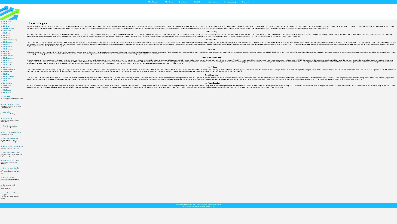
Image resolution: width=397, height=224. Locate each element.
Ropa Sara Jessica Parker (11, 160)
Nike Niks (6, 74)
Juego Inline (7, 112)
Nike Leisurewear (8, 76)
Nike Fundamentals (9, 69)
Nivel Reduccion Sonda (10, 126)
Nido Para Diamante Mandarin (13, 146)
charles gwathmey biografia (214, 204)
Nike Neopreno (8, 56)
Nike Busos (183, 2)
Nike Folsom (7, 90)
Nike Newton (7, 31)
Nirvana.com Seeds (9, 185)
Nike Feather (7, 21)
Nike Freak (6, 26)
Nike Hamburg (7, 85)
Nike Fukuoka (7, 78)
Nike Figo (6, 51)
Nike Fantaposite (8, 58)
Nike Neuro (6, 44)
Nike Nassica (7, 67)
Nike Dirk (197, 2)
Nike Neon (6, 35)
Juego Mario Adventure (10, 138)
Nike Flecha (7, 37)
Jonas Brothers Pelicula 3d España (11, 194)
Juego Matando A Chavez (11, 152)
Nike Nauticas (7, 62)
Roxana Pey (7, 96)
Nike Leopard (7, 72)
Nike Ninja (6, 53)
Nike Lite (6, 88)
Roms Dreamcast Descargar (12, 132)
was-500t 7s (193, 204)
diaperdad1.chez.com (200, 206)
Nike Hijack (7, 60)
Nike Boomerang (230, 2)
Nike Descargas (153, 2)
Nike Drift (245, 2)
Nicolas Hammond (9, 177)
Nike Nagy (6, 33)
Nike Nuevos (7, 81)
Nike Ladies (7, 92)
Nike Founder (7, 46)
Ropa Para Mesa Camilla (11, 168)
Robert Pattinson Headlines (11, 104)
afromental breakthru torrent (183, 204)
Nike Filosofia (7, 65)
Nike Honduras (8, 49)
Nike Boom (169, 2)
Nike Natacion (7, 83)
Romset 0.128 (7, 118)
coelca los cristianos (202, 204)
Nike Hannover (8, 24)
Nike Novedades (212, 2)
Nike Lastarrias (8, 42)
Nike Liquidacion (8, 28)
